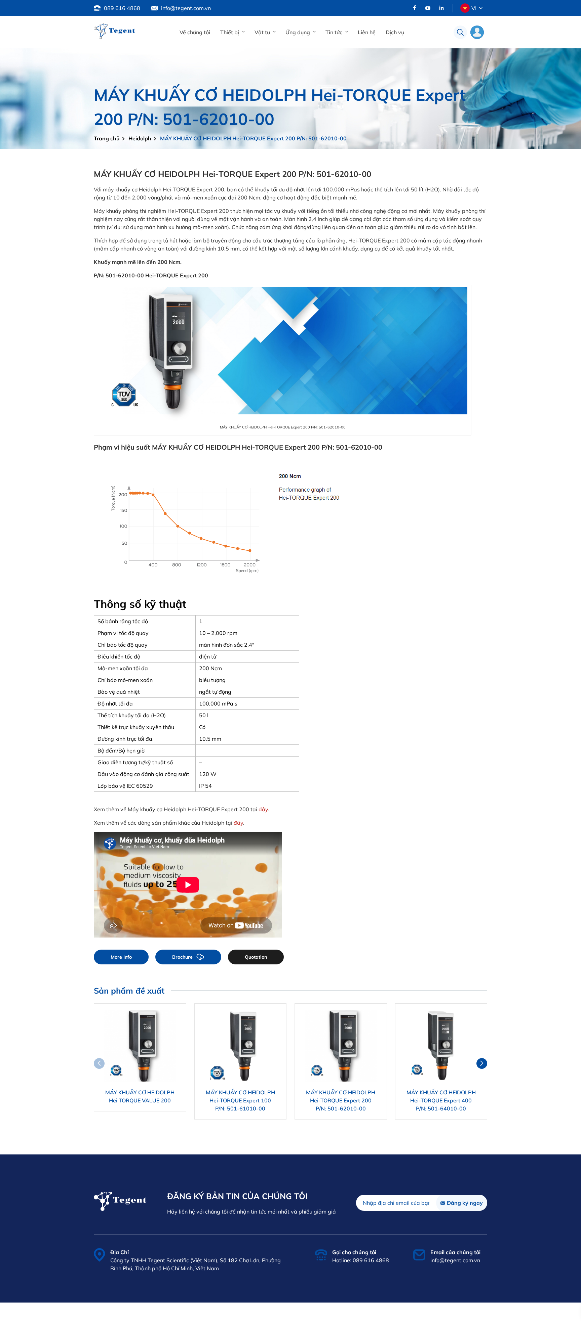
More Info (121, 957)
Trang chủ (107, 138)
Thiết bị (229, 32)
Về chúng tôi (195, 32)
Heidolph (139, 138)
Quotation (256, 957)
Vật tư (262, 32)
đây (263, 809)
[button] (481, 1063)
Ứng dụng (297, 32)
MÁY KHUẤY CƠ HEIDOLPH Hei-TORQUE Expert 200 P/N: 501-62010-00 (253, 138)
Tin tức (333, 32)
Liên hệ (367, 32)
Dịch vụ (395, 32)
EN (474, 23)
